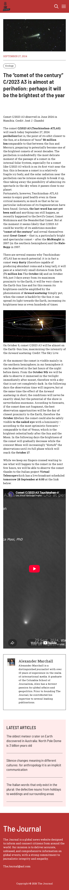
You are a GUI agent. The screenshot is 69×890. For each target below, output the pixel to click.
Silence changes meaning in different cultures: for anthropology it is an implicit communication (33, 764)
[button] (56, 6)
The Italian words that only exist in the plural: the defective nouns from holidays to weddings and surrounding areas (33, 789)
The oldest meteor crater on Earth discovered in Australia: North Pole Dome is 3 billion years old (33, 740)
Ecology (9, 65)
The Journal (45, 883)
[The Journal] (6, 6)
